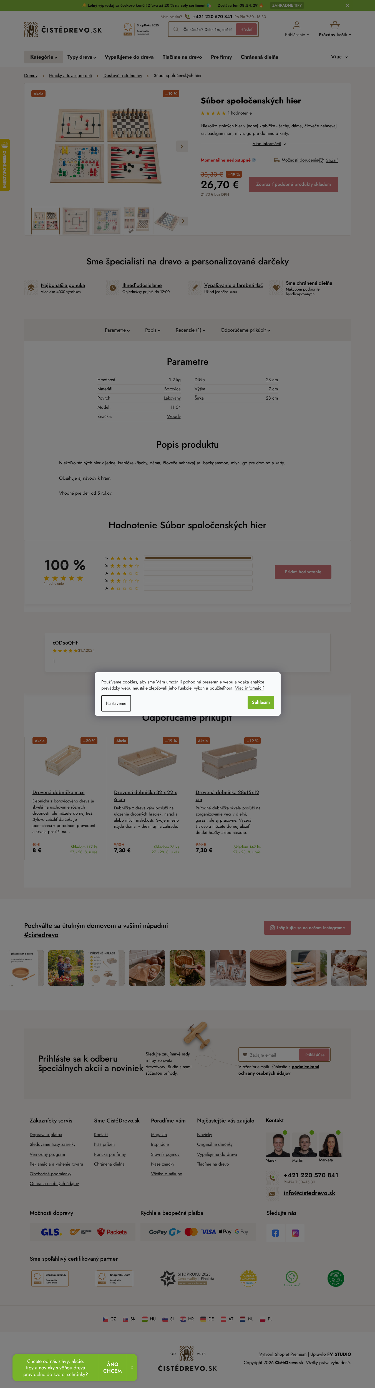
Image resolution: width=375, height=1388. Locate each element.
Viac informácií (249, 688)
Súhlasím (261, 702)
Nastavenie (116, 703)
